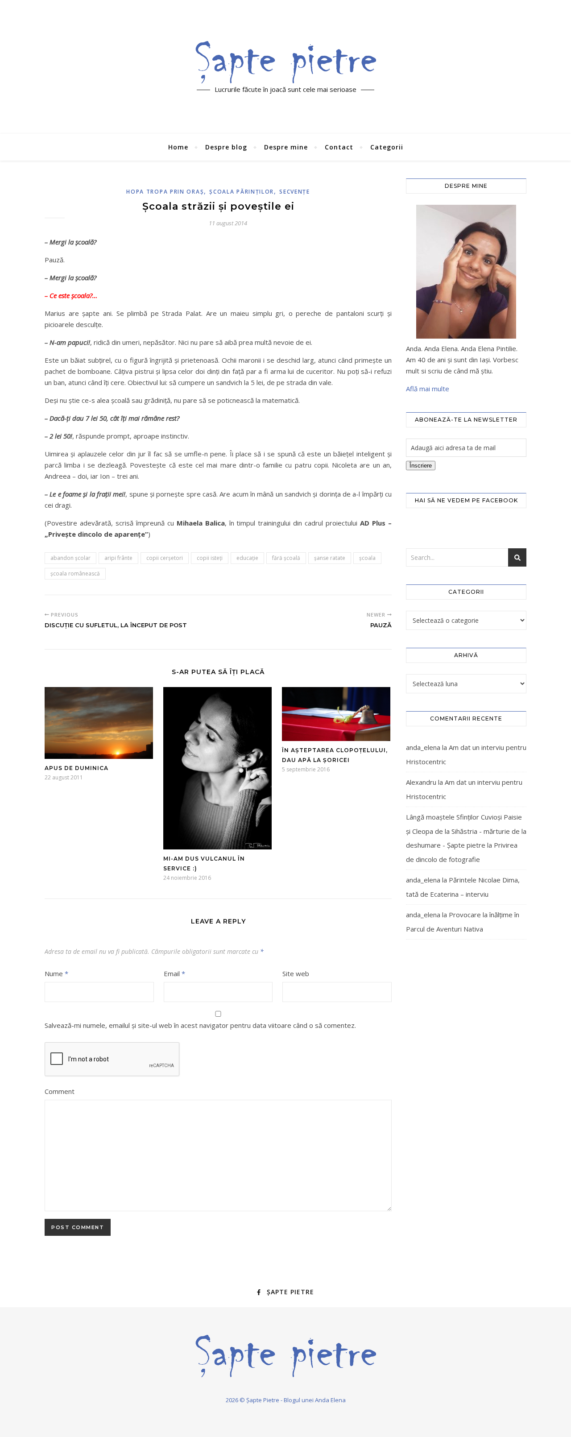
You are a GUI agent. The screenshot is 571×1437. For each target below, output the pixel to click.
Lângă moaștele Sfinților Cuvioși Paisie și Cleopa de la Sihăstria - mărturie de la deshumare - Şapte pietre (466, 830)
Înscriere (421, 465)
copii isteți (210, 558)
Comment (59, 1091)
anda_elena (423, 747)
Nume (56, 973)
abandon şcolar (70, 558)
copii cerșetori (164, 558)
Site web (295, 973)
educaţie (247, 558)
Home (178, 147)
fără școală (286, 558)
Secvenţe (294, 191)
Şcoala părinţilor (241, 191)
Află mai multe (427, 388)
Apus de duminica (76, 768)
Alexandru (421, 782)
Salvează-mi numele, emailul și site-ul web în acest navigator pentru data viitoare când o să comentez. (200, 1025)
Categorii (386, 147)
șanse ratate (329, 558)
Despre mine (286, 147)
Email (174, 973)
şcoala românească (75, 573)
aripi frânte (118, 558)
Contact (339, 147)
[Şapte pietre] (285, 62)
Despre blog (226, 147)
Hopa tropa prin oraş (165, 191)
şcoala (367, 558)
